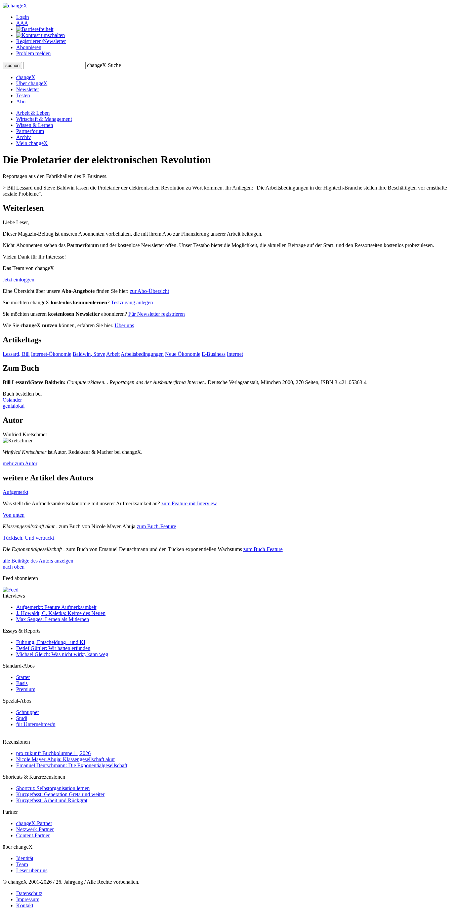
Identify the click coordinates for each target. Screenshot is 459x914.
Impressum (27, 899)
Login (22, 17)
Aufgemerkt (15, 492)
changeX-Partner (34, 823)
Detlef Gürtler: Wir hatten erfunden (53, 648)
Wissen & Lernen (34, 125)
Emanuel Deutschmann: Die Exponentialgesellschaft (71, 765)
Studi (21, 718)
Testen (23, 95)
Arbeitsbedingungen (142, 354)
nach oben (14, 567)
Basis (22, 683)
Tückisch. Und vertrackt (28, 538)
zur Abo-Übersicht (149, 291)
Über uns (124, 325)
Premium (25, 689)
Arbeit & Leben (33, 113)
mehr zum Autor (20, 463)
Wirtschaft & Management (44, 119)
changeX (25, 77)
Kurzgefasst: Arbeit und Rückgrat (51, 800)
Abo (21, 101)
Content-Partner (33, 835)
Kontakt (24, 905)
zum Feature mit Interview (189, 503)
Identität (24, 858)
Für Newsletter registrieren (156, 314)
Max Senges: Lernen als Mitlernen (52, 619)
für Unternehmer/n (35, 724)
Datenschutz (29, 893)
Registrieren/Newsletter (41, 41)
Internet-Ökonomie (51, 354)
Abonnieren (28, 47)
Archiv (23, 137)
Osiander (12, 400)
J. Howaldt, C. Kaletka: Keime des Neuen (61, 613)
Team (22, 864)
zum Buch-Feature (156, 526)
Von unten (14, 515)
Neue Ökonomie (182, 354)
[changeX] (15, 5)
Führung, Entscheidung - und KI (50, 642)
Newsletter (27, 89)
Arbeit (113, 354)
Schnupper (27, 712)
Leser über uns (31, 870)
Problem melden (33, 53)
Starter (23, 677)
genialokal (14, 406)
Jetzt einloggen (18, 279)
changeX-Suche (104, 65)
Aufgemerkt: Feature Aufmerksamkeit (56, 607)
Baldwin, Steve (89, 354)
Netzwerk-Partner (35, 829)
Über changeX (31, 83)
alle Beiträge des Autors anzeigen (38, 561)
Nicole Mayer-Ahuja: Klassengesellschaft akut (65, 759)
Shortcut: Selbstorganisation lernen (53, 788)
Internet (235, 354)
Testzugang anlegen (132, 302)
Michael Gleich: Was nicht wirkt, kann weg (62, 654)
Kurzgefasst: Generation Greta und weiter (60, 794)
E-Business (213, 354)
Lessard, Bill (16, 354)
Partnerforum (30, 131)
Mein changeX (32, 143)
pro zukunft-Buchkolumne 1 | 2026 (53, 753)
